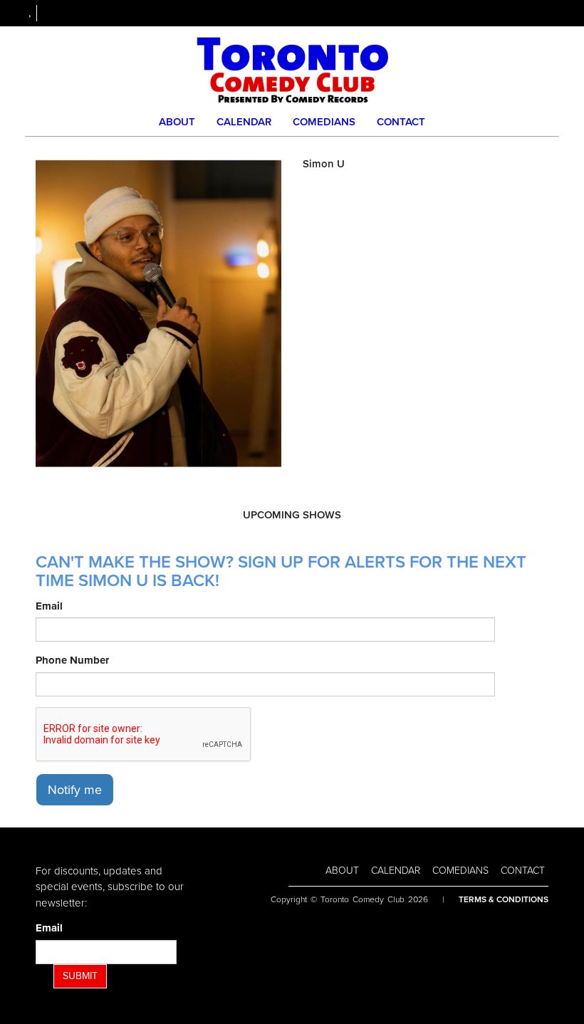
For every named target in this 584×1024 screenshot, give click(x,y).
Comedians (324, 121)
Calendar (244, 121)
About (177, 121)
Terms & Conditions (503, 899)
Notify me (75, 790)
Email (49, 606)
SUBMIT (80, 976)
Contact (401, 121)
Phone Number (72, 660)
